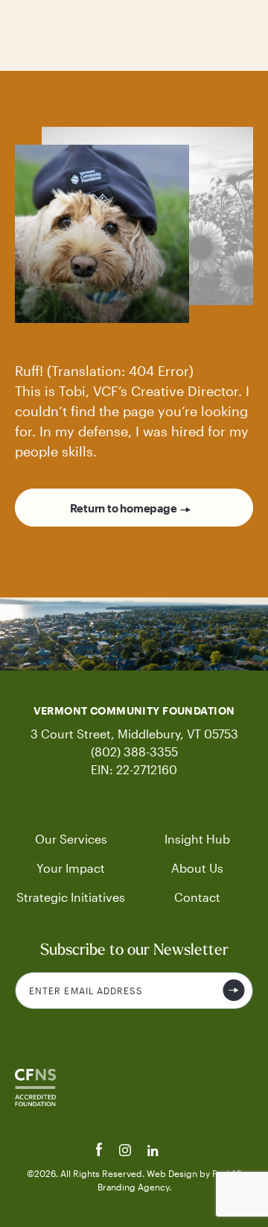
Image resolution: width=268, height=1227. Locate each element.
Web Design (173, 1173)
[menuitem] (71, 839)
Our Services (71, 839)
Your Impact (70, 868)
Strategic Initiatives (70, 897)
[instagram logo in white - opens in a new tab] (126, 1152)
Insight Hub (197, 839)
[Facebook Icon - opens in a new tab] (101, 1152)
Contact (197, 897)
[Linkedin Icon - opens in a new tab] (153, 1152)
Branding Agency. (134, 1187)
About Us (197, 868)
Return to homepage (123, 508)
